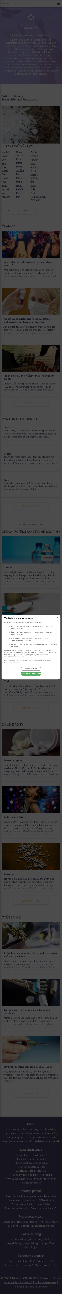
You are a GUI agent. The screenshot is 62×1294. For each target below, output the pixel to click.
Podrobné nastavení (31, 669)
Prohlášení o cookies (12, 663)
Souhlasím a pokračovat (31, 674)
